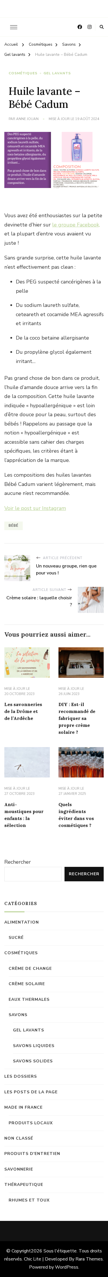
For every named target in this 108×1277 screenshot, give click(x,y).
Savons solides (33, 1061)
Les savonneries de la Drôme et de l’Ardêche (23, 711)
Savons (18, 1015)
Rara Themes (89, 1259)
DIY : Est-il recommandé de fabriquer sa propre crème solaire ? (76, 718)
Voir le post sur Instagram (35, 508)
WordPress (66, 1267)
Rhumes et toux (29, 1200)
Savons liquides (33, 1045)
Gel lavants (57, 73)
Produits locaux (31, 1123)
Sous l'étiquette (60, 1251)
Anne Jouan (27, 119)
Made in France (23, 1107)
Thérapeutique (23, 1184)
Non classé (18, 1138)
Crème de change (30, 968)
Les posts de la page (31, 1092)
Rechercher (17, 861)
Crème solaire (27, 984)
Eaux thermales (29, 999)
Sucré (16, 937)
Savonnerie (18, 1169)
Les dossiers (20, 1076)
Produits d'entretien (32, 1153)
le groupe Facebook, (76, 224)
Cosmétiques (23, 73)
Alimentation (21, 922)
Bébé (13, 525)
